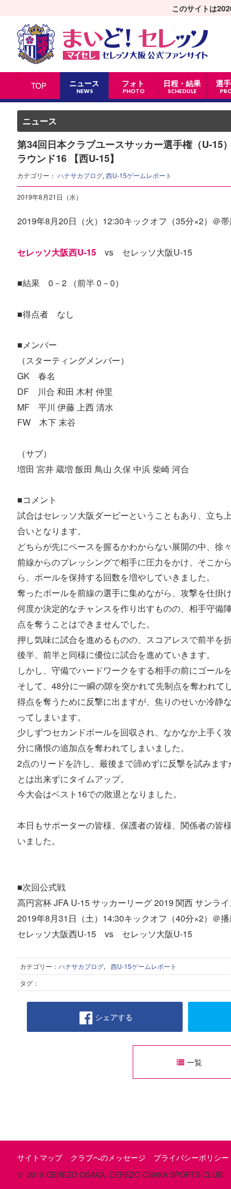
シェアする (114, 1016)
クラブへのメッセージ (108, 1157)
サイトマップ (39, 1157)
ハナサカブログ (80, 175)
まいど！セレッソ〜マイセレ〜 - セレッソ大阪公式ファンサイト (112, 44)
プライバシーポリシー (191, 1157)
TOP (38, 85)
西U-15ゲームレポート (139, 175)
